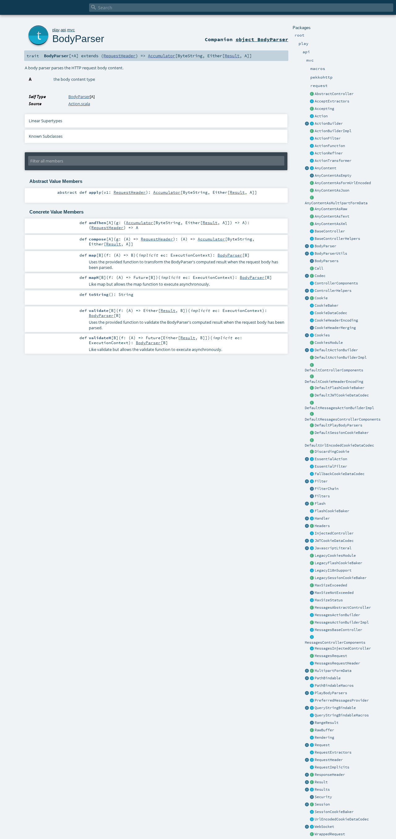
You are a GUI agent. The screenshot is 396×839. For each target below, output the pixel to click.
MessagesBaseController (338, 630)
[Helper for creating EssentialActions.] (306, 459)
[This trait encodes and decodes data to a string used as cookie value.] (311, 313)
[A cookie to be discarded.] (311, 451)
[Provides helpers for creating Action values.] (311, 123)
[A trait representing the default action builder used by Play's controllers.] (311, 350)
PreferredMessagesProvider (342, 700)
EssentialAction (331, 459)
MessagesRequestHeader (337, 663)
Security (323, 797)
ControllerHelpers (333, 290)
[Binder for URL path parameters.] (311, 678)
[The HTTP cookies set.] (311, 335)
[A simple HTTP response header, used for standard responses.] (311, 774)
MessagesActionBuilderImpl (342, 622)
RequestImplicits (332, 767)
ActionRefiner (329, 153)
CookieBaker (326, 305)
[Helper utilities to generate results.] (306, 789)
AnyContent (325, 168)
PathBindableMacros (334, 685)
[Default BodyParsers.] (311, 261)
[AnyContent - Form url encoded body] (311, 183)
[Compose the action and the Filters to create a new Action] (311, 489)
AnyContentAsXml (331, 224)
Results (322, 789)
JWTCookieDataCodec (334, 540)
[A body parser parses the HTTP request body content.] (311, 246)
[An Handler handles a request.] (311, 518)
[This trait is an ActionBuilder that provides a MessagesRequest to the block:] (311, 615)
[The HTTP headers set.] (311, 526)
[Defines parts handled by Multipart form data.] (306, 670)
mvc (71, 30)
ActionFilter (328, 138)
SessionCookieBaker (334, 812)
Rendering (324, 737)
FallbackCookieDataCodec (339, 474)
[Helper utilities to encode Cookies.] (306, 335)
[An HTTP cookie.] (311, 298)
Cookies (322, 335)
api (63, 30)
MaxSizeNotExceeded (334, 592)
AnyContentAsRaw (331, 209)
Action (321, 116)
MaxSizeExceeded (331, 585)
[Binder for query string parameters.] (311, 708)
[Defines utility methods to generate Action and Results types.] (311, 231)
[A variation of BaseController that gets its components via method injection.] (311, 533)
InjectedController (334, 533)
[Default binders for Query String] (306, 708)
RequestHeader (329, 760)
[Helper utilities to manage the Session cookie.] (311, 812)
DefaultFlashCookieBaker (339, 388)
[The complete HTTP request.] (311, 745)
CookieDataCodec (331, 313)
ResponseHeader (330, 774)
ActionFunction (330, 146)
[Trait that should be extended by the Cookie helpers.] (311, 305)
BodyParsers (326, 261)
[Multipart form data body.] (311, 670)
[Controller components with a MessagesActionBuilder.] (311, 637)
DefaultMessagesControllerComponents (343, 419)
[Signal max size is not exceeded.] (311, 592)
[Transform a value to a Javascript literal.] (311, 548)
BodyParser (325, 246)
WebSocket (324, 826)
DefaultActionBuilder (336, 350)
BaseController (330, 231)
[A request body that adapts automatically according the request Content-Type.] (311, 168)
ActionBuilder (329, 123)
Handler (322, 518)
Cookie (321, 298)
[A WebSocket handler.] (311, 826)
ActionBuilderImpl (333, 131)
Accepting (324, 108)
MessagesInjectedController (343, 648)
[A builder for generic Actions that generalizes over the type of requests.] (311, 146)
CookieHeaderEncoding (336, 320)
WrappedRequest (330, 834)
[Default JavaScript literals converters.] (306, 548)
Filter (321, 481)
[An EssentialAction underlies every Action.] (311, 459)
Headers (322, 526)
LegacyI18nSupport (333, 570)
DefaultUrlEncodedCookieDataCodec (339, 445)
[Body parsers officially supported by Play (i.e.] (311, 693)
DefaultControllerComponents (334, 370)
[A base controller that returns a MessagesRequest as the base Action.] (311, 630)
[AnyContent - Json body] (311, 190)
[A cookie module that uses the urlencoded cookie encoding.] (311, 555)
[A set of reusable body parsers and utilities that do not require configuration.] (311, 253)
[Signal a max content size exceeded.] (311, 585)
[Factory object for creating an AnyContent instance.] (306, 168)
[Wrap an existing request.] (311, 834)
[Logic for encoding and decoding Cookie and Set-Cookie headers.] (311, 320)
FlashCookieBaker (332, 511)
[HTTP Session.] (311, 804)
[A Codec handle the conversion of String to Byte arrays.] (311, 276)
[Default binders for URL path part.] (306, 678)
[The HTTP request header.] (311, 760)
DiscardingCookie (332, 451)
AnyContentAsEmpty (333, 175)
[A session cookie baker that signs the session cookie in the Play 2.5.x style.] (311, 578)
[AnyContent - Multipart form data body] (311, 198)
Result (321, 782)
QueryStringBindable (335, 708)
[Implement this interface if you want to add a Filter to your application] (311, 481)
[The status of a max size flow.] (311, 600)
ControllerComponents (336, 283)
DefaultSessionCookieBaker (342, 432)
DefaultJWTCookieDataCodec (342, 395)
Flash (320, 503)
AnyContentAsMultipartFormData (336, 203)
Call (319, 268)
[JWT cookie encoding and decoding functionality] (311, 540)
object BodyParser (262, 39)
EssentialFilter (331, 466)
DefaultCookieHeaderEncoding (334, 381)
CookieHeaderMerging (335, 328)
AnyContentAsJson (332, 190)
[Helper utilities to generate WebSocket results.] (306, 826)
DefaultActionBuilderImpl (341, 357)
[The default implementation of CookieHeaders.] (311, 376)
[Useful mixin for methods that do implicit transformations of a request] (311, 767)
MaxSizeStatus (329, 600)
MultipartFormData (333, 670)
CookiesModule (329, 342)
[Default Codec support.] (306, 276)
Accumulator (161, 55)
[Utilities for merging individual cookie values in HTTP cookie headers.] (311, 328)
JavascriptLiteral (333, 548)
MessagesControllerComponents (335, 642)
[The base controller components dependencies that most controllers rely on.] (311, 283)
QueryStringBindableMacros (342, 715)
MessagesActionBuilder (337, 615)
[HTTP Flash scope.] (311, 503)
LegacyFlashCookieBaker (338, 563)
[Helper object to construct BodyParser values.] (306, 246)
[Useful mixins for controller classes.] (311, 290)
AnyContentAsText (332, 216)
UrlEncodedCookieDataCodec (342, 819)
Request (322, 745)
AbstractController (334, 94)
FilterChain (326, 489)
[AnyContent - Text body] (311, 216)
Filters (322, 496)
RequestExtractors (333, 752)
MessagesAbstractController (343, 607)
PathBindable (328, 678)
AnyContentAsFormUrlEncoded (343, 183)
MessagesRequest (331, 656)
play (55, 30)
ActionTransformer (333, 160)
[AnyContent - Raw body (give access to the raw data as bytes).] (311, 209)
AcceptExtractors (332, 101)
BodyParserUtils (331, 253)
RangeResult (326, 722)
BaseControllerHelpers (337, 238)
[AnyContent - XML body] (311, 224)
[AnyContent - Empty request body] (311, 175)
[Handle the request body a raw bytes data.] (311, 730)
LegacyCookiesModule (335, 555)
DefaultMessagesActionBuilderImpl (339, 408)
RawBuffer (324, 730)
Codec (320, 276)
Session (322, 804)
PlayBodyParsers (331, 693)
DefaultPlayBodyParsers (338, 425)
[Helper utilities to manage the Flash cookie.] (311, 511)
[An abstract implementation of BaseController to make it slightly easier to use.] (311, 94)
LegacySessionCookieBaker (341, 578)
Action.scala (79, 103)
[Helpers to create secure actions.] (311, 797)
